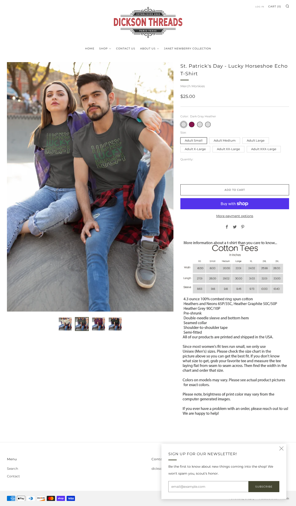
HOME (89, 48)
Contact (13, 476)
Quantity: (186, 159)
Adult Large (256, 140)
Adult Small (194, 140)
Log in (259, 6)
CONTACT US (125, 48)
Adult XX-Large (228, 149)
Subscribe (263, 486)
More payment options (234, 216)
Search (12, 469)
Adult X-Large (195, 149)
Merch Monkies (192, 86)
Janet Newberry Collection (187, 48)
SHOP (103, 48)
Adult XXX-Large (263, 149)
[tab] (65, 324)
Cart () (274, 6)
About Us (148, 48)
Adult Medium (225, 140)
